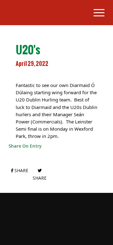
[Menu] (96, 12)
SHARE (20, 170)
